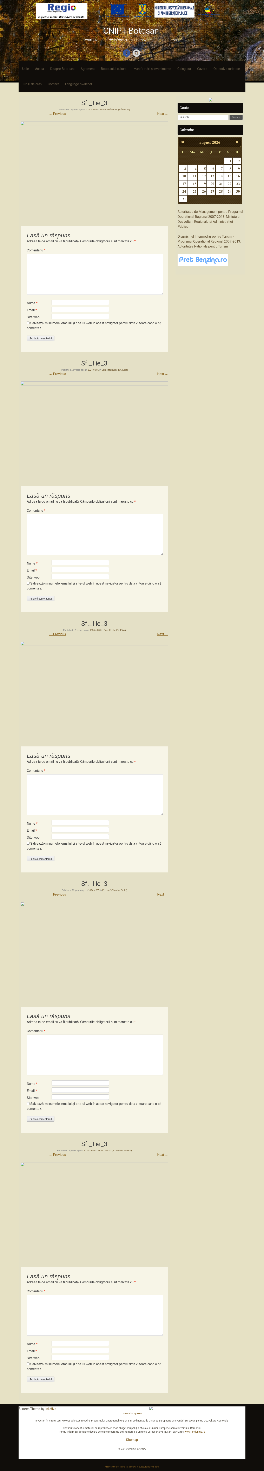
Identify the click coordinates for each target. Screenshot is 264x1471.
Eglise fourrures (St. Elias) (115, 370)
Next (162, 114)
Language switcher (78, 84)
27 (212, 191)
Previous (57, 114)
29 (229, 191)
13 (212, 176)
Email (32, 310)
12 (204, 176)
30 (238, 191)
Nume (32, 303)
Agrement (88, 69)
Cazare (202, 69)
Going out (184, 69)
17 (184, 183)
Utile (25, 69)
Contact (53, 84)
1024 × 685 (91, 109)
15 (229, 176)
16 (238, 176)
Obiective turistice (226, 69)
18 (195, 183)
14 (221, 176)
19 (204, 183)
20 (212, 183)
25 (195, 191)
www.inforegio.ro (132, 1413)
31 (184, 199)
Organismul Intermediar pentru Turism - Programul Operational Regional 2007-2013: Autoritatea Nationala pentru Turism (209, 241)
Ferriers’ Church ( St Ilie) (114, 890)
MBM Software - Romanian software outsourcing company (132, 1467)
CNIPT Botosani (132, 31)
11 (195, 176)
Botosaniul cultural (114, 69)
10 (184, 176)
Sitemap (132, 1440)
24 (184, 191)
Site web (33, 317)
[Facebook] (127, 56)
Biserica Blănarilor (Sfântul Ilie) (115, 109)
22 (229, 183)
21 (221, 183)
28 (221, 191)
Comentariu (36, 250)
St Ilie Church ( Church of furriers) (115, 1150)
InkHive (50, 1409)
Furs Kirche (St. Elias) (115, 630)
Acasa (39, 69)
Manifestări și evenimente (152, 69)
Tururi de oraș (32, 84)
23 (238, 183)
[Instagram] (137, 56)
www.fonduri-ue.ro (195, 1431)
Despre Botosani (62, 69)
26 (204, 191)
